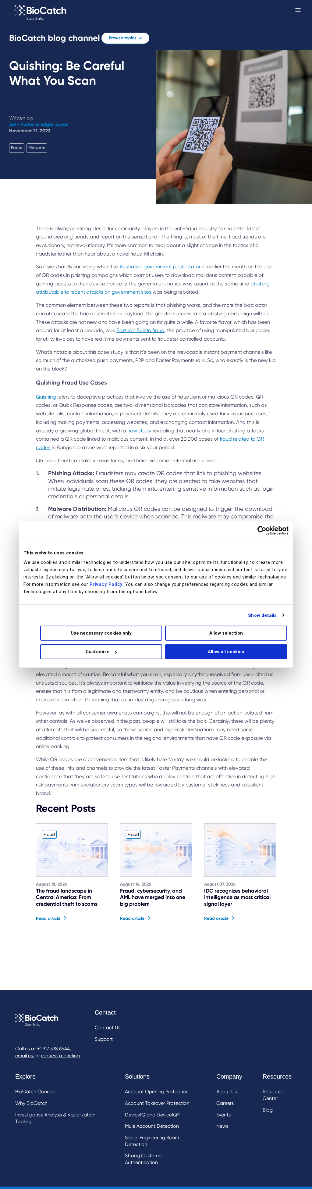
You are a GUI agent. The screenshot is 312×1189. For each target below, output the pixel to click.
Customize (97, 651)
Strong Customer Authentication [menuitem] (144, 1159)
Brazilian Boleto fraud (140, 330)
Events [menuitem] (223, 1115)
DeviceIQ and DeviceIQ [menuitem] (152, 1114)
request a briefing (60, 1055)
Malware (36, 147)
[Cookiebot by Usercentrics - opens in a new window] (262, 530)
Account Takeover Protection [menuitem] (157, 1103)
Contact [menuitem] (105, 1012)
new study (139, 431)
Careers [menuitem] (225, 1103)
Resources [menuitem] (277, 1076)
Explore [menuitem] (25, 1076)
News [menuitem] (222, 1126)
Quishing (46, 397)
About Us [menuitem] (226, 1091)
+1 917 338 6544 (53, 1048)
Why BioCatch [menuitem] (31, 1103)
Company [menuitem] (229, 1076)
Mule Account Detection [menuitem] (152, 1126)
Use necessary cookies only (101, 633)
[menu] (107, 1026)
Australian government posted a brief (162, 267)
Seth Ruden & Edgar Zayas (38, 124)
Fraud (17, 147)
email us (24, 1055)
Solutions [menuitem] (137, 1076)
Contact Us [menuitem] (107, 1027)
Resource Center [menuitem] (273, 1095)
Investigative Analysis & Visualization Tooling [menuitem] (55, 1118)
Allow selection (226, 633)
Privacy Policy (106, 584)
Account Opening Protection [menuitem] (157, 1091)
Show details (262, 615)
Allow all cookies (226, 651)
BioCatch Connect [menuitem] (36, 1091)
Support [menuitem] (104, 1039)
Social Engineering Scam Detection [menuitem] (152, 1141)
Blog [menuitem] (268, 1110)
